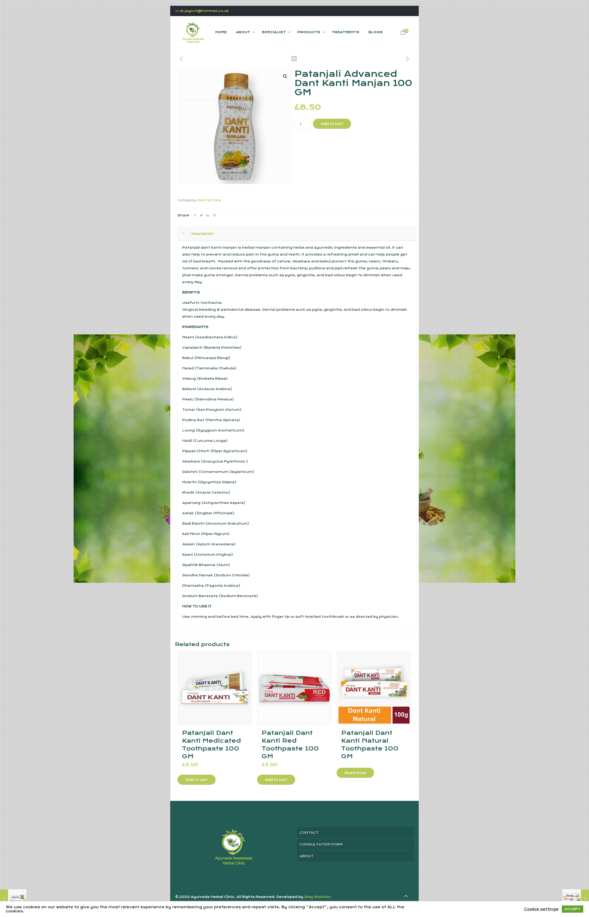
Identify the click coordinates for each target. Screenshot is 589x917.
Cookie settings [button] (541, 909)
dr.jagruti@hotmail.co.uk (204, 11)
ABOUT (306, 856)
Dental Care (209, 200)
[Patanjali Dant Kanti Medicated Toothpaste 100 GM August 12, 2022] (13, 898)
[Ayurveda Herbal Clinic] (193, 32)
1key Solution (317, 897)
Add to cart (332, 124)
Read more (355, 773)
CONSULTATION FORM (321, 844)
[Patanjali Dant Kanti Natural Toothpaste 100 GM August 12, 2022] (576, 898)
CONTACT (309, 832)
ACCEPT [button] (572, 909)
